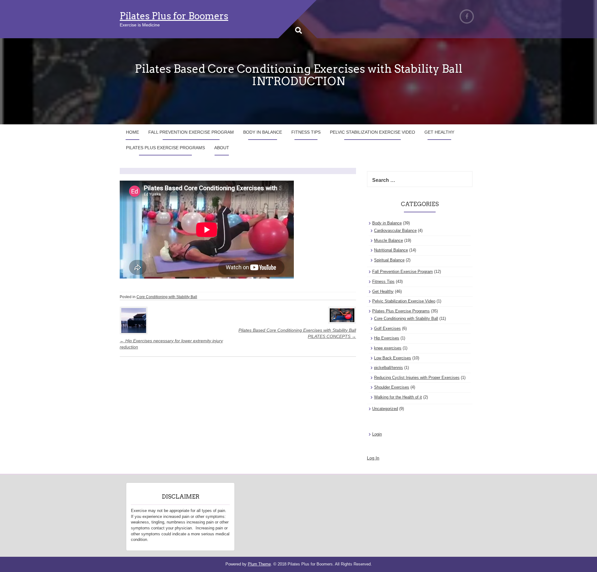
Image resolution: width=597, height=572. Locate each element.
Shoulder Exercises (391, 387)
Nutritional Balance (391, 250)
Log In (373, 457)
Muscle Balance (388, 240)
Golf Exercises (387, 328)
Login (377, 434)
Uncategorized (385, 408)
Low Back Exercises (392, 358)
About (221, 147)
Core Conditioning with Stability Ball (167, 297)
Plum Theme (259, 564)
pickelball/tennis (388, 367)
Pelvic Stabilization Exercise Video (372, 132)
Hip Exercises (386, 338)
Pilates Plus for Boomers (174, 15)
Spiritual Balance (389, 260)
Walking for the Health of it (398, 397)
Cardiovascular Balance (395, 230)
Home (132, 132)
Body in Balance (262, 132)
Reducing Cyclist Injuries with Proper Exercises (417, 377)
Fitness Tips (306, 132)
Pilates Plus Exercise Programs (165, 147)
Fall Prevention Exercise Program (191, 132)
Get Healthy (439, 132)
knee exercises (387, 348)
